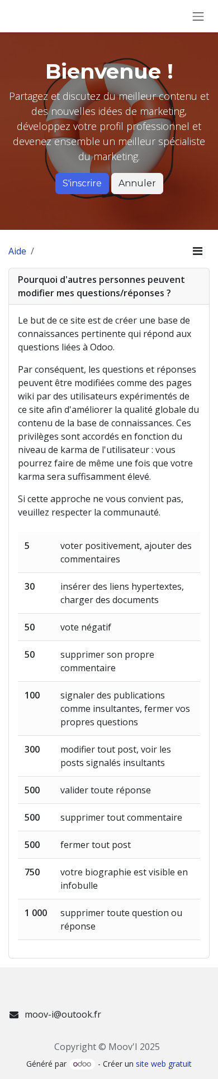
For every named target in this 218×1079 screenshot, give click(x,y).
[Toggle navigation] (198, 16)
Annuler (137, 183)
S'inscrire (82, 183)
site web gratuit (164, 1063)
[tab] (109, 286)
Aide (17, 251)
